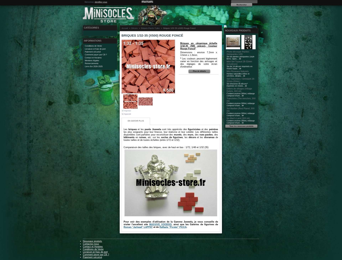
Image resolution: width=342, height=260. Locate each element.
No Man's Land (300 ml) (238, 118)
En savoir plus (136, 121)
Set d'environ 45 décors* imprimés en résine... (237, 85)
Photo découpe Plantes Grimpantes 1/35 (238, 53)
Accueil (125, 28)
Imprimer (127, 111)
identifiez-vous (101, 2)
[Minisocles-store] (106, 14)
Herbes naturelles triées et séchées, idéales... (238, 75)
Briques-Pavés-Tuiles (150, 28)
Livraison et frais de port (95, 49)
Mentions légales (92, 60)
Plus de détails (199, 71)
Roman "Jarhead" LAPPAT (138, 227)
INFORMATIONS (93, 40)
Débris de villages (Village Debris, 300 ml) (239, 89)
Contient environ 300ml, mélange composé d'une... (241, 94)
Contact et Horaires (93, 58)
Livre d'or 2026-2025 (94, 66)
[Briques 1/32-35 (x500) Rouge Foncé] (130, 108)
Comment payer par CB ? (96, 55)
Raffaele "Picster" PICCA (172, 227)
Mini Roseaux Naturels (238, 71)
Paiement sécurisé (93, 52)
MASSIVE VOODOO (160, 224)
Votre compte (147, 2)
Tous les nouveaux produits (241, 126)
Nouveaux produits (238, 30)
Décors (134, 28)
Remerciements (92, 63)
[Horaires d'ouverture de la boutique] (240, 26)
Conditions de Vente (93, 46)
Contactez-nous (91, 244)
